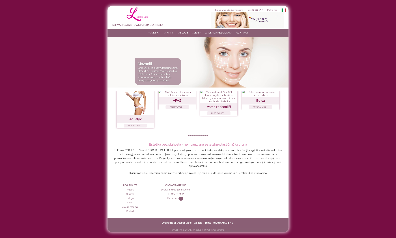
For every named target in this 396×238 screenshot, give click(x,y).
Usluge (183, 32)
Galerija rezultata (218, 32)
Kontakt (242, 32)
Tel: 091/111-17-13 (255, 10)
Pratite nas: (272, 10)
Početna (154, 32)
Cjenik (196, 32)
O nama (169, 32)
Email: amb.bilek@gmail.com (229, 10)
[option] (198, 62)
